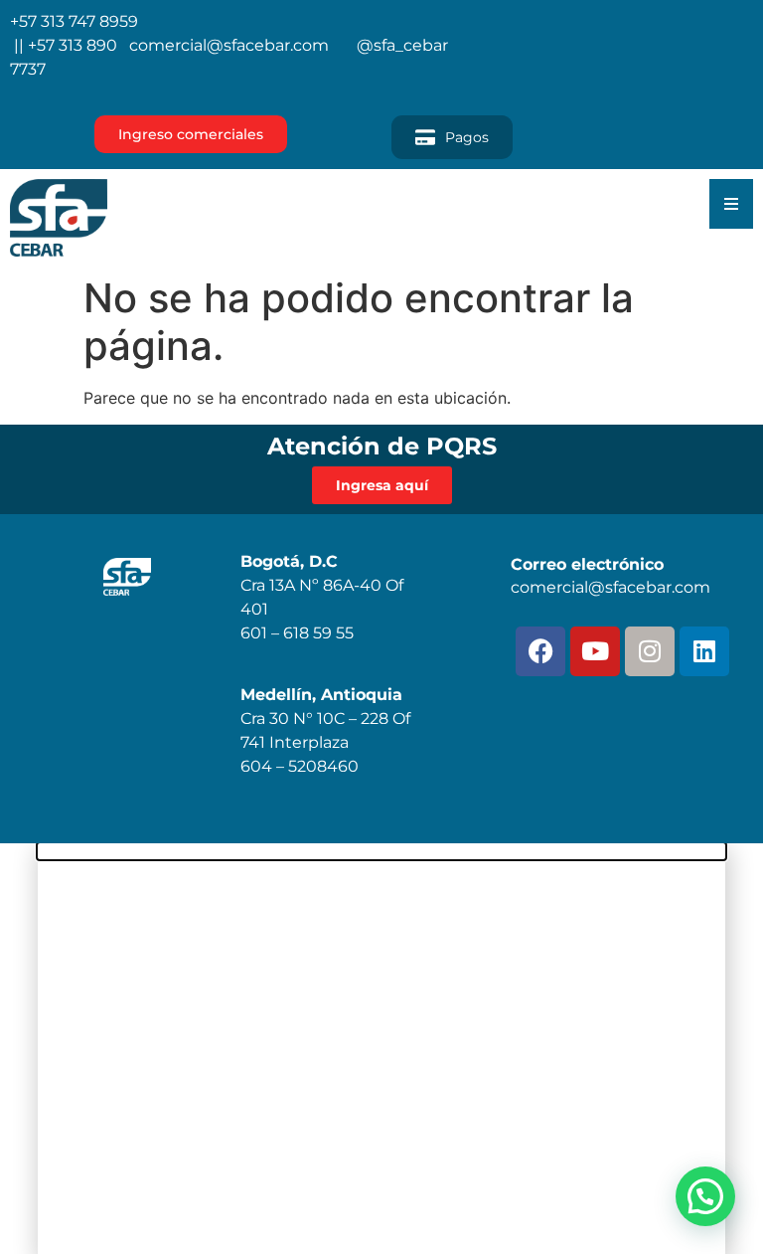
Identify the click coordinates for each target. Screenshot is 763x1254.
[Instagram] (650, 651)
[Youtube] (595, 651)
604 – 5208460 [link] (299, 766)
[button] (705, 1196)
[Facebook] (540, 651)
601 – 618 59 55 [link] (297, 633)
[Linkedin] (704, 651)
